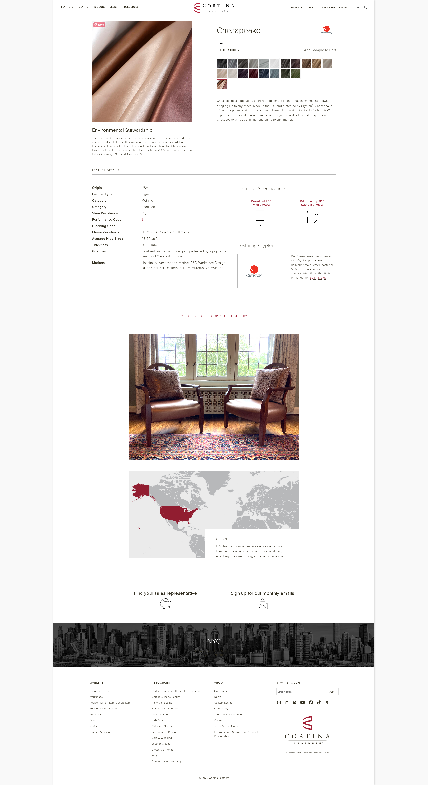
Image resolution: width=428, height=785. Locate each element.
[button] (222, 63)
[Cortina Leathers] (214, 7)
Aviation (94, 720)
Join (331, 691)
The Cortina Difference (228, 714)
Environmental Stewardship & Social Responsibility (236, 734)
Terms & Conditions (226, 726)
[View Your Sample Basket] (357, 7)
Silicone (99, 7)
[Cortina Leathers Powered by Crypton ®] (326, 30)
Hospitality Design (100, 691)
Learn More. (318, 277)
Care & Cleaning (162, 738)
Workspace (96, 697)
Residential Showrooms (103, 708)
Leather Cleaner (162, 743)
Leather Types (160, 714)
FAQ (154, 755)
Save (101, 24)
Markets (296, 7)
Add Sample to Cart (320, 50)
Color (220, 43)
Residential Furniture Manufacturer (110, 702)
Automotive (96, 714)
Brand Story (221, 708)
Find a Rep (328, 7)
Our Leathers (222, 691)
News (217, 697)
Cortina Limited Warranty (167, 761)
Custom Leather (223, 702)
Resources (131, 7)
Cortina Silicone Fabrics (166, 697)
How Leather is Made (165, 708)
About (312, 7)
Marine (93, 726)
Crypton (84, 7)
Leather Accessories (101, 732)
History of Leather (162, 702)
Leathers (67, 7)
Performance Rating (164, 732)
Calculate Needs (162, 726)
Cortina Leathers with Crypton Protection (176, 691)
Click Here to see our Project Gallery (214, 316)
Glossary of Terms (162, 749)
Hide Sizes (158, 720)
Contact (345, 7)
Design (114, 7)
